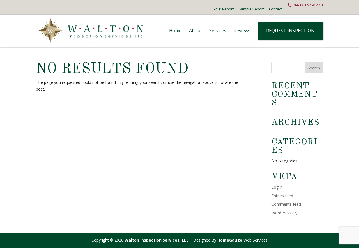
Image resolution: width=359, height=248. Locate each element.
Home (175, 31)
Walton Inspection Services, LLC (157, 240)
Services (217, 31)
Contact (275, 8)
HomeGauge (229, 240)
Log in (277, 187)
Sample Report (251, 8)
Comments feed (286, 204)
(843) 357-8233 (307, 5)
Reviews (242, 31)
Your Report (223, 8)
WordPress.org (284, 212)
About (195, 31)
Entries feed (282, 195)
